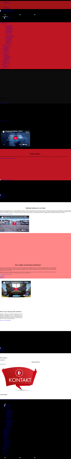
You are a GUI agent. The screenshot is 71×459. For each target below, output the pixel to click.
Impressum (2, 399)
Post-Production (8, 39)
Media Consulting (7, 447)
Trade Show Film (9, 38)
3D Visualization (5, 48)
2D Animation (6, 432)
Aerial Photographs (9, 26)
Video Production (9, 28)
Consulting (4, 61)
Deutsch (9, 17)
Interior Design (6, 51)
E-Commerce (6, 58)
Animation (4, 45)
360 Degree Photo (9, 37)
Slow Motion (8, 42)
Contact (3, 68)
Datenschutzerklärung (11, 399)
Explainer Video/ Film (7, 46)
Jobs (5, 67)
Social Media (6, 60)
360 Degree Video (9, 27)
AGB (6, 399)
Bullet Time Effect (9, 41)
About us (3, 64)
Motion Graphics (7, 47)
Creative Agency (7, 65)
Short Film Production (10, 29)
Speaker (7, 43)
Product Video (8, 417)
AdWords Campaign (7, 57)
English (3, 16)
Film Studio (4, 63)
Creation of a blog (7, 56)
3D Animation (6, 50)
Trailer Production (9, 32)
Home (3, 22)
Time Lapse (8, 30)
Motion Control (8, 418)
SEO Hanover (6, 54)
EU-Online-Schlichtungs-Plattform (22, 399)
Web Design (6, 53)
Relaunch (5, 55)
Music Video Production (10, 36)
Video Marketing (9, 44)
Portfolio (5, 66)
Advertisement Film (9, 31)
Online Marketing (7, 59)
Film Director (8, 40)
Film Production (4, 23)
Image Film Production (10, 35)
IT (2, 52)
